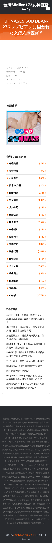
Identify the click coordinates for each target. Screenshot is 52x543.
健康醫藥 (27, 280)
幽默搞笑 (27, 214)
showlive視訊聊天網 (35, 465)
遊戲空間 (27, 244)
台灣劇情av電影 (35, 515)
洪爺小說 (23, 515)
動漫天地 (27, 236)
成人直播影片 (36, 500)
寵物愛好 (27, 258)
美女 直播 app (23, 500)
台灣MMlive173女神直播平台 (25, 535)
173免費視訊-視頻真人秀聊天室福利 (19, 473)
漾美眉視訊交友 (38, 523)
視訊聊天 (27, 288)
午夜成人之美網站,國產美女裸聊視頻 (19, 446)
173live (22, 465)
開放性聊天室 (25, 484)
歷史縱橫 (27, 222)
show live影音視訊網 (23, 457)
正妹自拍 (27, 178)
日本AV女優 (27, 185)
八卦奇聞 (27, 207)
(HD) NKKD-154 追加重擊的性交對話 (24, 366)
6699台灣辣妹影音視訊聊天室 (34, 461)
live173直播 (15, 469)
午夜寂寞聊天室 (23, 519)
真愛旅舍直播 (14, 461)
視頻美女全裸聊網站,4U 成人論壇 (20, 426)
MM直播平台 (31, 450)
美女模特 (27, 170)
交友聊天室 (11, 500)
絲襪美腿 (27, 163)
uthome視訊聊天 (38, 519)
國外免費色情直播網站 (17, 371)
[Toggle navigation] (48, 8)
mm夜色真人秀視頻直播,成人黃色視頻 (19, 492)
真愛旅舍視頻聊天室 (37, 434)
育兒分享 (27, 266)
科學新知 (27, 229)
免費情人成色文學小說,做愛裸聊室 (18, 419)
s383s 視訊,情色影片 (18, 434)
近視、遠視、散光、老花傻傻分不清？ (25, 361)
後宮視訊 (24, 453)
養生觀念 (27, 273)
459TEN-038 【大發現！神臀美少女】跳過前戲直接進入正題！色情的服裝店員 (25, 318)
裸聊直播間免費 (28, 469)
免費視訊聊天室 (28, 477)
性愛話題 (27, 192)
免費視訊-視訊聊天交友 (36, 508)
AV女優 (27, 295)
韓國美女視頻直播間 (40, 442)
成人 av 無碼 (19, 508)
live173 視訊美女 (11, 465)
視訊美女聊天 (12, 515)
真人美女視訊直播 (22, 511)
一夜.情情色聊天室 (18, 481)
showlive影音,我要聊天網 (36, 488)
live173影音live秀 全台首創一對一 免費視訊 (26, 504)
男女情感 (27, 200)
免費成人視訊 (42, 469)
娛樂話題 (27, 251)
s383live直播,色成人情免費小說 (18, 438)
